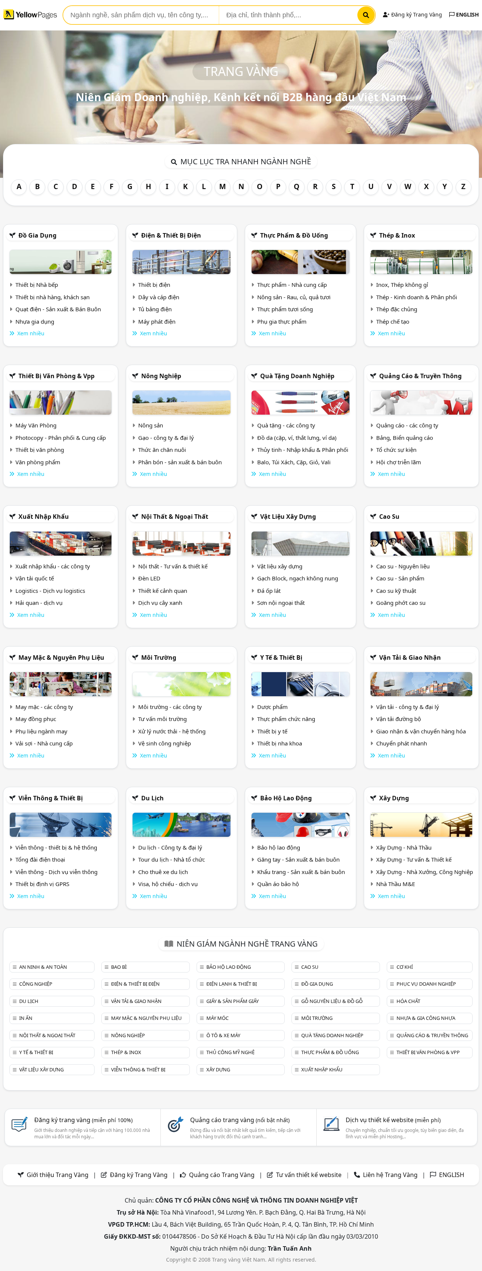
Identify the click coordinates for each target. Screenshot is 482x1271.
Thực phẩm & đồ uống (294, 235)
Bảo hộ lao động (286, 798)
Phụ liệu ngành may (41, 731)
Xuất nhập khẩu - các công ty (52, 566)
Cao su (389, 516)
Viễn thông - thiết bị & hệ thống (56, 847)
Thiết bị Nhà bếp (36, 284)
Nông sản (150, 425)
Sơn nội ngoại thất (281, 602)
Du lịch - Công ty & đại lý (170, 847)
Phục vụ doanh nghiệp (426, 983)
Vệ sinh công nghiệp (164, 743)
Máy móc (217, 1018)
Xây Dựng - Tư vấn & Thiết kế (413, 859)
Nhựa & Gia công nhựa (426, 1018)
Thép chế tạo (392, 321)
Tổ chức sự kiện (396, 449)
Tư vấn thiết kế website (309, 1175)
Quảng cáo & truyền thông (420, 376)
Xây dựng (394, 798)
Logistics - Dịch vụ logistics (50, 590)
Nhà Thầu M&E (395, 884)
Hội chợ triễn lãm (398, 462)
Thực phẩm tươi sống (285, 309)
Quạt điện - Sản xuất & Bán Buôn (58, 309)
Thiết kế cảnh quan (162, 590)
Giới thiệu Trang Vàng (57, 1175)
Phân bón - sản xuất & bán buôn (180, 462)
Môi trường (158, 657)
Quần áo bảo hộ (278, 884)
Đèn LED (149, 578)
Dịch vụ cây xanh (160, 602)
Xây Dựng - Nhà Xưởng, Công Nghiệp (424, 872)
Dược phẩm (272, 706)
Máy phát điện (156, 321)
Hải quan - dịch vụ (39, 602)
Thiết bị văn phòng (39, 449)
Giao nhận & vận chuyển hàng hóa (421, 731)
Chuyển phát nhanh (401, 743)
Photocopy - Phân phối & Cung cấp (60, 437)
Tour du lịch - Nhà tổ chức (171, 859)
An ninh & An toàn (43, 966)
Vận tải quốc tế (34, 578)
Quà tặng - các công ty (286, 425)
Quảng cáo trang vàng (240, 1120)
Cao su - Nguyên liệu (403, 566)
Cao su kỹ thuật (396, 590)
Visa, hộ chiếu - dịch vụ (168, 884)
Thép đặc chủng (396, 309)
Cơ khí (405, 966)
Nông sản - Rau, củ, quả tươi (294, 297)
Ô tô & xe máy (223, 1035)
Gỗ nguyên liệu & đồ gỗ (332, 1001)
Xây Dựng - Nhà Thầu (404, 847)
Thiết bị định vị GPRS (42, 884)
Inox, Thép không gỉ (402, 284)
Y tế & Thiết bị (281, 657)
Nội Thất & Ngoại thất (174, 516)
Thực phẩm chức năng (286, 719)
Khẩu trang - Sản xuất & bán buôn (301, 872)
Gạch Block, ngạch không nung (297, 578)
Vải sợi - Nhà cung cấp (44, 743)
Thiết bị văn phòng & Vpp (56, 376)
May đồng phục (35, 719)
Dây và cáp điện (158, 297)
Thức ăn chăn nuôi (162, 449)
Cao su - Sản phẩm (400, 578)
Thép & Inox (397, 235)
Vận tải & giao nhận (410, 657)
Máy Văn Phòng (35, 425)
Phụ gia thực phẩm (282, 321)
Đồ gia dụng (37, 235)
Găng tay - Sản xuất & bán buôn (298, 859)
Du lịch (152, 798)
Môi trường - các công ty (170, 706)
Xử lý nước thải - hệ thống (172, 731)
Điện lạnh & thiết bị (231, 983)
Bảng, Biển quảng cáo (404, 437)
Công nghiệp (35, 983)
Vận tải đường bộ (398, 719)
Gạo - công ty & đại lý (166, 437)
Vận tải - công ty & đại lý (407, 706)
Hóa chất (408, 1001)
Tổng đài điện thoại (40, 859)
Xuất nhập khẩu (43, 516)
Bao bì (119, 966)
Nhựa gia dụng (34, 321)
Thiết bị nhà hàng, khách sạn (52, 297)
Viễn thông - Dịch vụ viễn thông (56, 872)
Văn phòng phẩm (37, 462)
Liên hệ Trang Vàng (390, 1175)
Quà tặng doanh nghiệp (297, 376)
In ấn (25, 1018)
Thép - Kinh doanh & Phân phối (416, 297)
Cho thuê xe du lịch (163, 872)
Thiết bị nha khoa (279, 743)
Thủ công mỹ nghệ (230, 1052)
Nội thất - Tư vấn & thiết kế (172, 566)
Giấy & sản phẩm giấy (232, 1001)
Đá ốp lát (269, 590)
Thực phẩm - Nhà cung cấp (292, 284)
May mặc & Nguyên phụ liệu (61, 657)
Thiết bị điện (154, 284)
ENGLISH (467, 14)
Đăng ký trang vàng (83, 1120)
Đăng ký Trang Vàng (416, 14)
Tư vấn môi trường (162, 719)
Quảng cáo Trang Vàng (222, 1175)
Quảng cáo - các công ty (407, 425)
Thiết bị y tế (272, 731)
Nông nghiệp (161, 376)
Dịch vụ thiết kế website (393, 1120)
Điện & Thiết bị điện (171, 235)
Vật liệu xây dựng (288, 516)
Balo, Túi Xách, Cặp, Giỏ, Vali (294, 462)
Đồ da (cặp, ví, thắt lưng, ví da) (297, 437)
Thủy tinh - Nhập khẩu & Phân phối (302, 449)
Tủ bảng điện (155, 309)
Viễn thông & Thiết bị (50, 798)
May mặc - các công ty (44, 706)
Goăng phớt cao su (401, 602)
